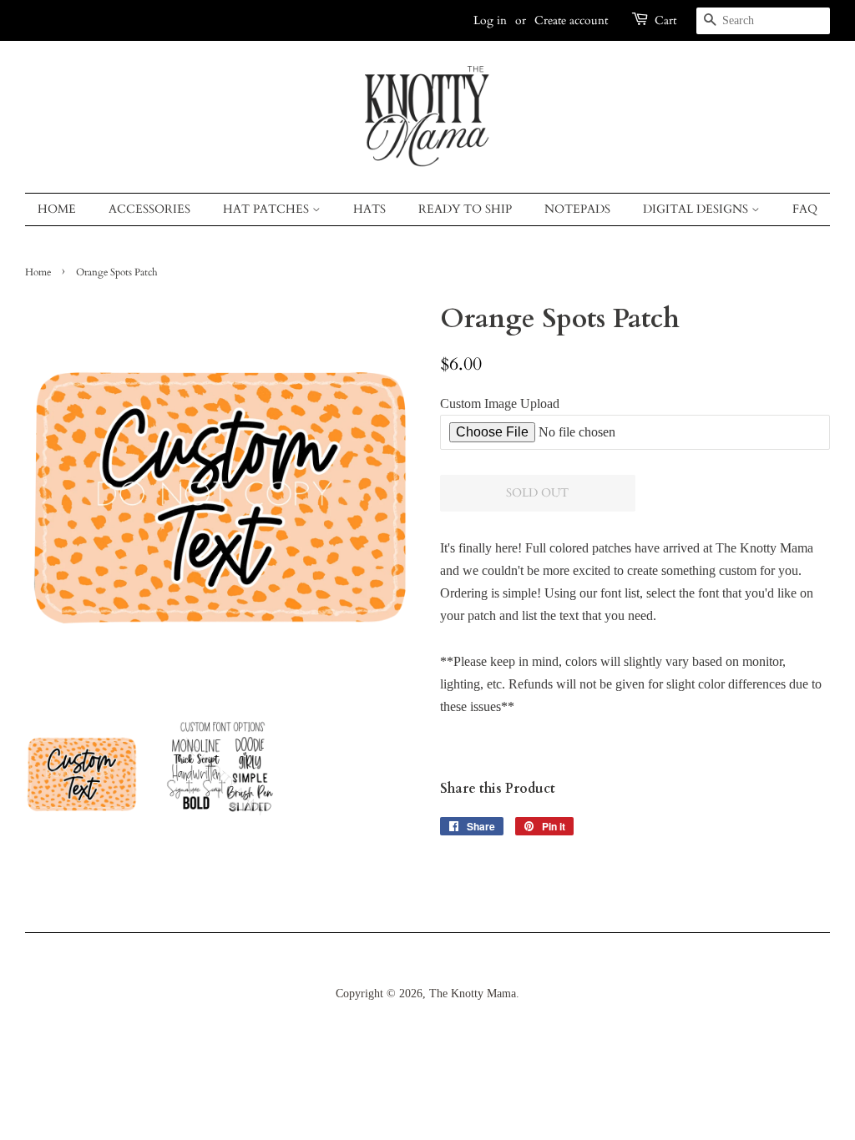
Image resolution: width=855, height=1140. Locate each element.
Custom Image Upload (499, 403)
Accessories (149, 209)
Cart (665, 20)
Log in (490, 20)
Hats (369, 209)
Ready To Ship (465, 209)
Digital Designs (697, 209)
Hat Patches (267, 209)
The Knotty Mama (472, 993)
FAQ (804, 209)
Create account (571, 20)
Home (57, 209)
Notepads (577, 209)
